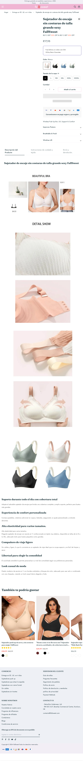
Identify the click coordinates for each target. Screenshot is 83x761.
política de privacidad (50, 691)
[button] (7, 648)
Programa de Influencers (10, 711)
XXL (62, 78)
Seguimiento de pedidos (51, 682)
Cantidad (46, 85)
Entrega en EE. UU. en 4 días (22, 12)
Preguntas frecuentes (50, 678)
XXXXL (76, 78)
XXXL (69, 78)
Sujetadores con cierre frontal (12, 685)
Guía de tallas (48, 675)
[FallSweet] (41, 6)
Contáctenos (6, 717)
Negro (55, 65)
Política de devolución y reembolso (55, 688)
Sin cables (5, 688)
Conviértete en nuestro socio (11, 708)
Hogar (6, 12)
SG (56, 78)
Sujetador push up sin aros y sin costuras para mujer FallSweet (17, 643)
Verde (72, 65)
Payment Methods (49, 695)
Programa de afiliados (9, 714)
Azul (63, 65)
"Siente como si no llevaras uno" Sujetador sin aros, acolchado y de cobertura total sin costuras (52, 643)
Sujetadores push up (8, 678)
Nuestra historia (7, 705)
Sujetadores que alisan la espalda (13, 682)
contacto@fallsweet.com (51, 713)
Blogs (3, 721)
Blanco (47, 65)
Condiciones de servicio (10, 724)
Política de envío (49, 685)
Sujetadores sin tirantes (9, 691)
